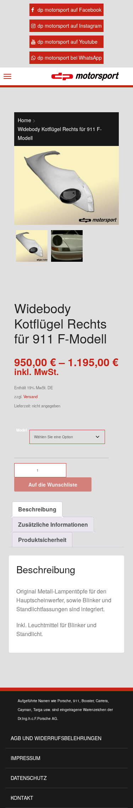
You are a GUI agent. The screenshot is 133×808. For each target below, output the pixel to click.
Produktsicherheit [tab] (42, 540)
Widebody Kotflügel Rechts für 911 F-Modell (60, 133)
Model (21, 430)
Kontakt (22, 797)
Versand (30, 396)
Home (24, 120)
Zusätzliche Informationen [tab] (53, 524)
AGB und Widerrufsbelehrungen (56, 738)
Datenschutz (29, 777)
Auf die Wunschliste (52, 484)
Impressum (25, 757)
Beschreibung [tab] (37, 509)
